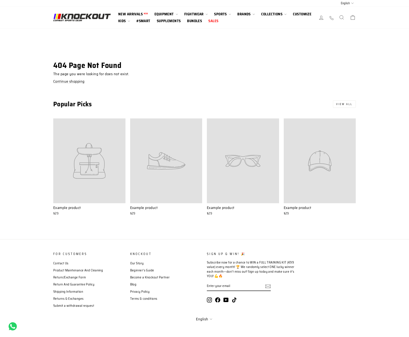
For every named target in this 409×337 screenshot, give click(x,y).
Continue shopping (69, 81)
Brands (244, 14)
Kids (122, 21)
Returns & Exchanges (68, 298)
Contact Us (61, 263)
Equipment (164, 14)
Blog (133, 284)
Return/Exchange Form (69, 277)
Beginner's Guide (142, 270)
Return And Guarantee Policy (73, 284)
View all (344, 104)
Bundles (194, 21)
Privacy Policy (140, 291)
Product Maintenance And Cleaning (78, 270)
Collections (272, 14)
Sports (221, 14)
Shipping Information (68, 291)
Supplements (169, 21)
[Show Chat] (13, 326)
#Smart (143, 21)
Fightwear (194, 14)
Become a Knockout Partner (150, 277)
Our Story (137, 263)
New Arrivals (133, 14)
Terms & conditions (143, 298)
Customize (302, 14)
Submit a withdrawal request (73, 305)
